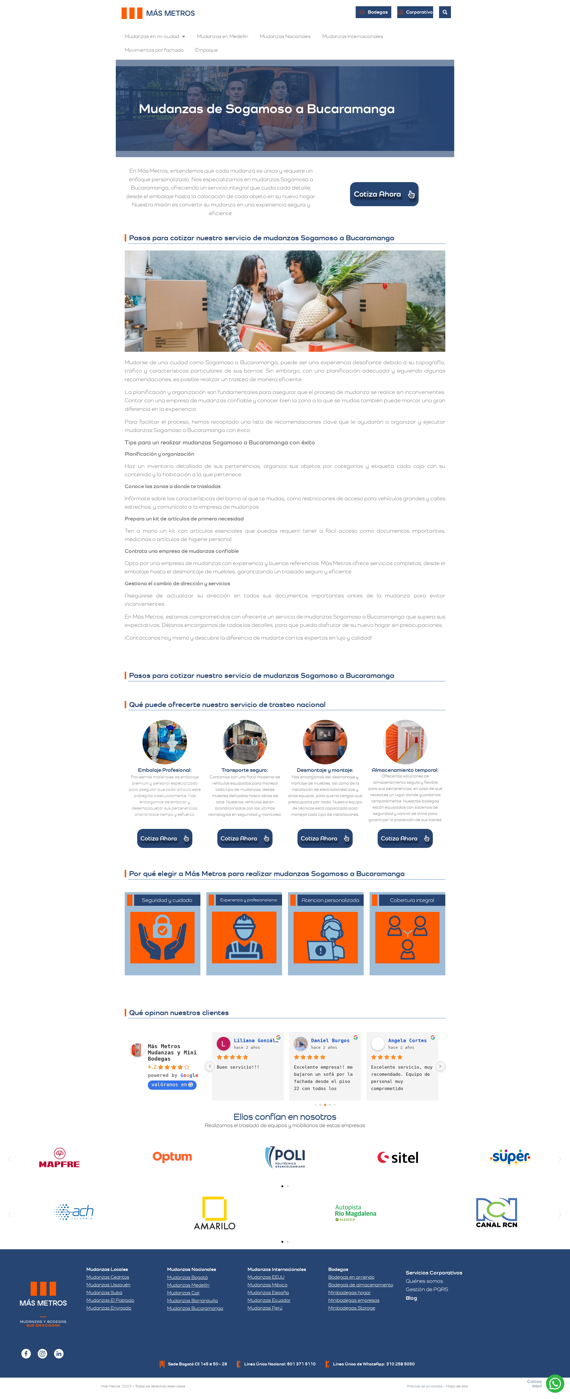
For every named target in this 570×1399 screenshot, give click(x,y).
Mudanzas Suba (104, 1292)
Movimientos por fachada (154, 50)
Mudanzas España (268, 1292)
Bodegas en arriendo (351, 1277)
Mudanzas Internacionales (352, 36)
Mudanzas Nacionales (285, 36)
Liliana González (256, 1040)
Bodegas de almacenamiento (360, 1285)
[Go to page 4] (334, 1105)
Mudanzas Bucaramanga (195, 1308)
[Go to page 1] (320, 1105)
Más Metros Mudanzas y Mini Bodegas (172, 1052)
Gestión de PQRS (427, 1289)
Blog (411, 1298)
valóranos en (169, 1084)
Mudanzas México (267, 1285)
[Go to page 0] (315, 1105)
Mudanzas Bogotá (187, 1277)
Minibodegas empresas (353, 1300)
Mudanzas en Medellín (222, 36)
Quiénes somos (424, 1281)
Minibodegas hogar (349, 1292)
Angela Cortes (407, 1040)
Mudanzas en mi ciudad (152, 36)
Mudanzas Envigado (108, 1308)
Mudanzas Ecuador (269, 1300)
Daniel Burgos (330, 1040)
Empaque (206, 50)
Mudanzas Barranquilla (192, 1300)
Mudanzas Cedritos (107, 1277)
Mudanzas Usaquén (108, 1285)
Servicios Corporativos (434, 1272)
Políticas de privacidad (424, 1386)
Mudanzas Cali (183, 1293)
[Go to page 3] (330, 1105)
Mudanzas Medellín (188, 1285)
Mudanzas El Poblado (110, 1300)
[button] (9, 1158)
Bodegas (338, 1269)
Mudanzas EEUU (266, 1277)
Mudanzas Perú (265, 1308)
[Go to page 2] (325, 1105)
